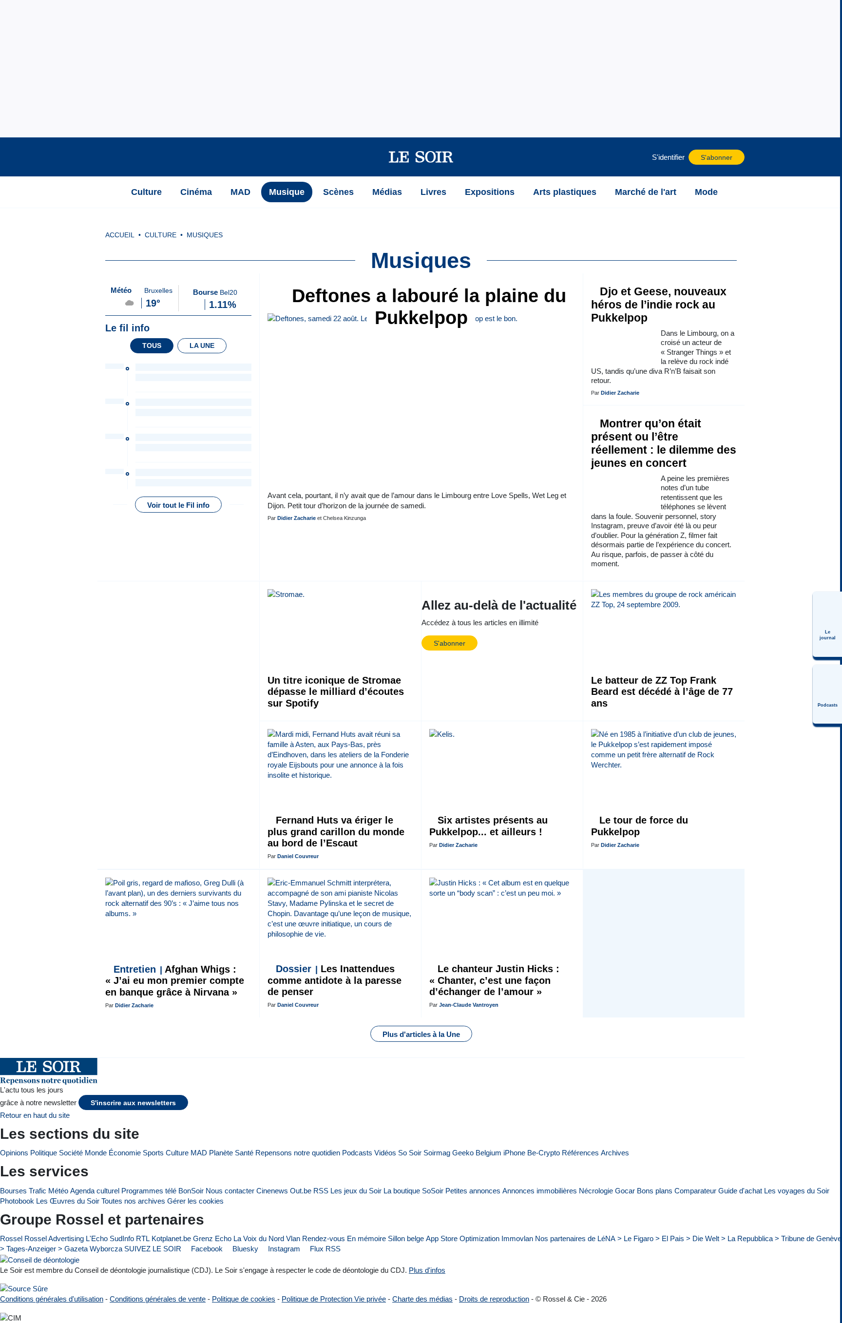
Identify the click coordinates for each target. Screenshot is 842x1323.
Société (71, 1153)
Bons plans (654, 1191)
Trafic (37, 1191)
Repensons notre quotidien (297, 1153)
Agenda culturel (94, 1191)
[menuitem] (827, 624)
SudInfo (122, 1238)
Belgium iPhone (500, 1153)
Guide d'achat (740, 1191)
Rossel (11, 1238)
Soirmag (436, 1153)
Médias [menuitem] (387, 192)
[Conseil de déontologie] (39, 1259)
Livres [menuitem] (433, 192)
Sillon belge (406, 1238)
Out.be (300, 1191)
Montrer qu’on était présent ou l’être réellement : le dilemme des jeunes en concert (663, 443)
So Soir (409, 1153)
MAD (199, 1153)
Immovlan (517, 1238)
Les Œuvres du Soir (67, 1201)
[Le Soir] (421, 156)
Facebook (206, 1249)
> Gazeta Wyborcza (90, 1249)
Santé (244, 1153)
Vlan (293, 1238)
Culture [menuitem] (146, 192)
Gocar (625, 1191)
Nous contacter (230, 1191)
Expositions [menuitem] (490, 192)
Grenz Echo (212, 1238)
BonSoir (191, 1191)
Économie (125, 1153)
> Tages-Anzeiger (28, 1249)
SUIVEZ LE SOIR (152, 1249)
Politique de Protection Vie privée (334, 1299)
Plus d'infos (427, 1270)
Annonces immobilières (539, 1191)
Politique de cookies (243, 1299)
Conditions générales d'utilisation (51, 1299)
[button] (109, 156)
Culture (177, 1153)
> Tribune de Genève (808, 1238)
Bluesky (244, 1249)
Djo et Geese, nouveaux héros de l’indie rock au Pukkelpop (659, 305)
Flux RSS (324, 1249)
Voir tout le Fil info (178, 505)
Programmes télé (148, 1191)
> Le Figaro (635, 1238)
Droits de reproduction (494, 1299)
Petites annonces (472, 1191)
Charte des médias (422, 1299)
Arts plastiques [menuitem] (564, 192)
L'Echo (97, 1238)
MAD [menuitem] (240, 192)
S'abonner (716, 157)
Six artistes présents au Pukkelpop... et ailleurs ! (488, 826)
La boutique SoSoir (413, 1191)
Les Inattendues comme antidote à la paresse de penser (335, 980)
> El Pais (669, 1238)
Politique (43, 1153)
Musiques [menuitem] (205, 235)
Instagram (283, 1249)
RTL (143, 1238)
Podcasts (357, 1153)
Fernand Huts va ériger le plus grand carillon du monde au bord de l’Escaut (336, 831)
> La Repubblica (747, 1238)
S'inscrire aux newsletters (133, 1103)
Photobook (17, 1201)
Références (580, 1153)
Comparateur (695, 1191)
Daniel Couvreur (298, 856)
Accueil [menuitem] (119, 235)
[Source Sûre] (24, 1288)
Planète (221, 1153)
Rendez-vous (323, 1238)
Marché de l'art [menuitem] (645, 192)
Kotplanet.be (171, 1238)
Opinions (14, 1153)
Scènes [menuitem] (338, 192)
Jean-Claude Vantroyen (468, 1005)
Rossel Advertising (54, 1238)
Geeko (463, 1153)
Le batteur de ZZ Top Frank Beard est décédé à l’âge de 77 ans (662, 692)
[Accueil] (109, 192)
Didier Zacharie (296, 518)
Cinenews (272, 1191)
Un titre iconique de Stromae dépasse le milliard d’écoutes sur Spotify (336, 692)
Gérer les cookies (195, 1201)
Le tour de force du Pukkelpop (639, 826)
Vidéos (385, 1153)
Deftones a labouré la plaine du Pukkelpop (426, 307)
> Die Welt (702, 1238)
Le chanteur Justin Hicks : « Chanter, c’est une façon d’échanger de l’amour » (494, 980)
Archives (615, 1153)
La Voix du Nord (258, 1238)
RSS (320, 1191)
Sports (153, 1153)
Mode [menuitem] (706, 192)
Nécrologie (596, 1191)
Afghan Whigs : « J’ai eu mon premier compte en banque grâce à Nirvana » (174, 980)
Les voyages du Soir (796, 1191)
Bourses (13, 1191)
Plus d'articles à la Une (421, 1034)
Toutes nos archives (133, 1201)
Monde (96, 1153)
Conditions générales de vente (158, 1299)
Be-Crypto (543, 1153)
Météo (58, 1191)
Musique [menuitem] (287, 192)
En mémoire (366, 1238)
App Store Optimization (462, 1238)
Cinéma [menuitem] (196, 192)
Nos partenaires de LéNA (575, 1238)
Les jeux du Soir (356, 1191)
